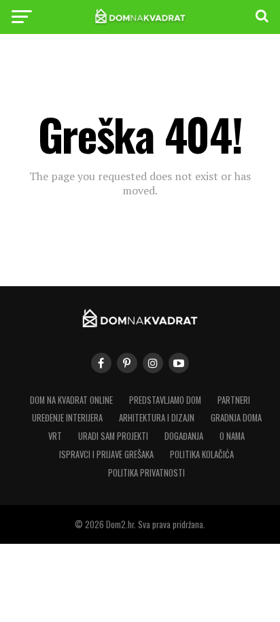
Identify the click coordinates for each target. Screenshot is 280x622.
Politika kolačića (202, 454)
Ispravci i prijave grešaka (106, 454)
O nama (232, 436)
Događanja (183, 436)
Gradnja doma (236, 417)
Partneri (233, 400)
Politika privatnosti (146, 472)
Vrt (55, 436)
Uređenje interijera (67, 417)
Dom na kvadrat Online (71, 400)
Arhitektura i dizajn (156, 417)
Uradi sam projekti (113, 436)
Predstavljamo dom (165, 400)
